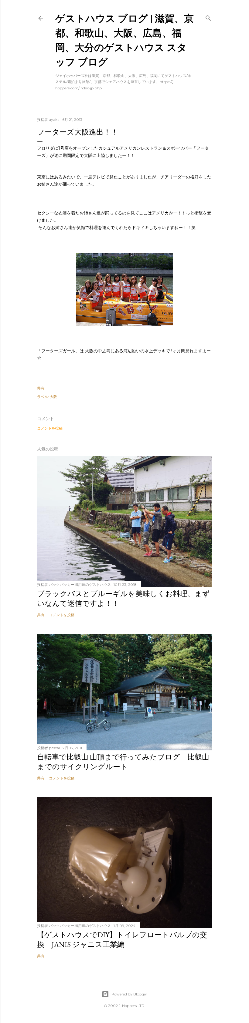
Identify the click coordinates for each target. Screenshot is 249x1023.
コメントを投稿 (50, 428)
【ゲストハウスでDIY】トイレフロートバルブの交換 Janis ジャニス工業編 (122, 939)
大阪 (53, 396)
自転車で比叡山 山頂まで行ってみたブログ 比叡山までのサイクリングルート (123, 761)
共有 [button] (40, 388)
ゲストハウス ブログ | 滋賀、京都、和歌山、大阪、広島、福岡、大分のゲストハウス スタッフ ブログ (124, 40)
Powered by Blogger (129, 994)
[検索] (208, 17)
